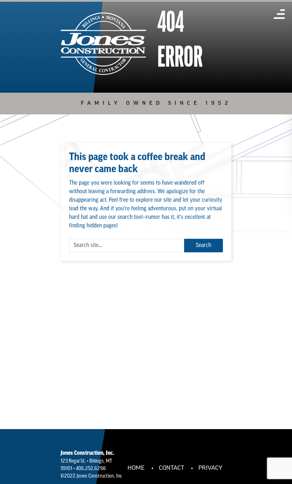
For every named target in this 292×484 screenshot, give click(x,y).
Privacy (210, 468)
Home (136, 468)
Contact (171, 468)
